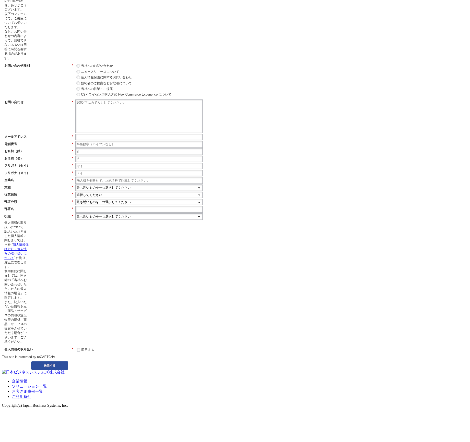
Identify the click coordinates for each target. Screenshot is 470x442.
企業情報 (19, 381)
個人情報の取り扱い (38, 349)
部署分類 (38, 202)
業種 (38, 187)
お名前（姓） (38, 151)
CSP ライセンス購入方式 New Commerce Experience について (126, 94)
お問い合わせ (38, 102)
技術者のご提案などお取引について (106, 83)
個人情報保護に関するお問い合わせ (106, 77)
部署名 (38, 209)
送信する (50, 365)
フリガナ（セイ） (38, 165)
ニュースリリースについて (100, 72)
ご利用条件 (21, 396)
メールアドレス (38, 136)
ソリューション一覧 (29, 386)
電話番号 (38, 144)
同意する (87, 350)
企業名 (38, 180)
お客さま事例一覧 (27, 391)
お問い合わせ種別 (38, 65)
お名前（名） (38, 158)
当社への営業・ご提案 (97, 89)
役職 (38, 216)
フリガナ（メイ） (38, 173)
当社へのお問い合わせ (97, 66)
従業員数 (38, 194)
